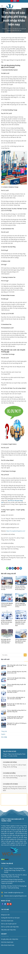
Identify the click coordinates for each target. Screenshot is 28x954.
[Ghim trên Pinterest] (18, 568)
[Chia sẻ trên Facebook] (10, 568)
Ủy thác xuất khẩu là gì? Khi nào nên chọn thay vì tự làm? (16, 691)
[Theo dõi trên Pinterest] (8, 904)
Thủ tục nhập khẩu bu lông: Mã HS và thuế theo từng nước (16, 711)
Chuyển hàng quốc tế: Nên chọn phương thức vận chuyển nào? (15, 717)
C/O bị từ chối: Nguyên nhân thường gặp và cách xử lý (16, 678)
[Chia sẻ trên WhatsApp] (7, 568)
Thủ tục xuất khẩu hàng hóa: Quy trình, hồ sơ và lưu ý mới (17, 672)
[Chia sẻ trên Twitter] (12, 568)
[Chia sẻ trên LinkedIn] (20, 568)
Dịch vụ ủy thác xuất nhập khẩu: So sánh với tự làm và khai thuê (16, 698)
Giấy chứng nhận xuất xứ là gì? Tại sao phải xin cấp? (17, 665)
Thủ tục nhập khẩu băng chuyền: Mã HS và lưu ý (16, 685)
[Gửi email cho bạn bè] (15, 568)
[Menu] (2, 6)
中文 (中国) (4, 737)
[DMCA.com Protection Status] (5, 859)
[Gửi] (25, 654)
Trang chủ (4, 28)
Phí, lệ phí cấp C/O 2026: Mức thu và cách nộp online (16, 704)
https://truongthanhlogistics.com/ (15, 531)
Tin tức (14, 9)
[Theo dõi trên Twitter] (5, 904)
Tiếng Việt (4, 731)
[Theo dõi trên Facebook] (2, 904)
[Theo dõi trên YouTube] (10, 904)
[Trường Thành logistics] (14, 6)
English (3, 734)
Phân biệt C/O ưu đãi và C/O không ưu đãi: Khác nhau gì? (16, 724)
